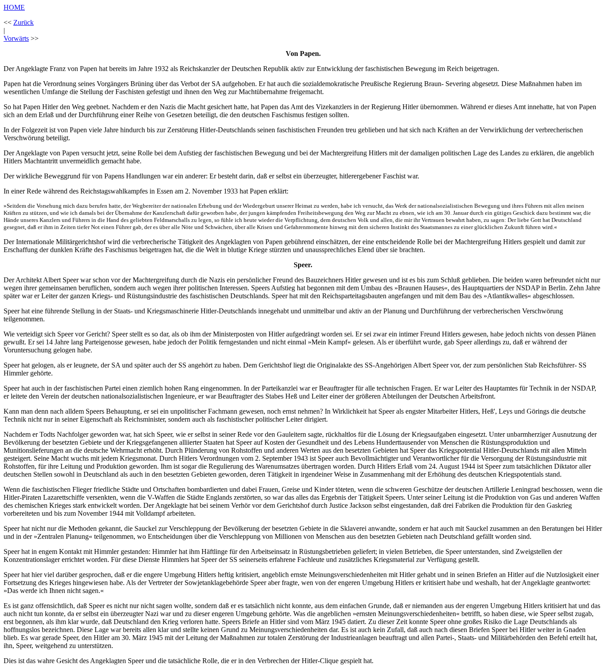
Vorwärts (16, 38)
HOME (14, 7)
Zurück (23, 22)
